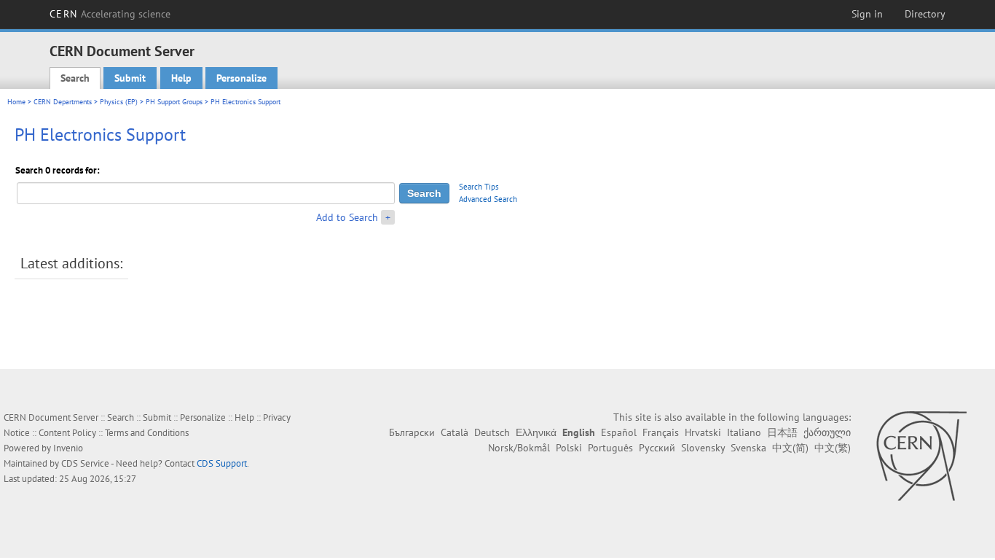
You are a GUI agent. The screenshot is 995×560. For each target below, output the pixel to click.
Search (75, 78)
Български (412, 432)
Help (181, 78)
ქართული (827, 432)
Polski (569, 447)
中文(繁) (832, 447)
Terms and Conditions (147, 433)
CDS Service (85, 463)
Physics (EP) (119, 101)
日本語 (782, 432)
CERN (110, 13)
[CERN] (921, 456)
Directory (925, 13)
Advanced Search (488, 199)
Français (660, 432)
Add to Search (347, 217)
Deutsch (492, 432)
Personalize (241, 78)
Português (610, 447)
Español (619, 432)
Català (454, 432)
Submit (130, 78)
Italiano (744, 432)
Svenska (748, 447)
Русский (657, 447)
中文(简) (790, 447)
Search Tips (479, 187)
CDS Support (222, 463)
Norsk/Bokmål (519, 447)
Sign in (867, 13)
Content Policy (67, 433)
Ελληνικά (536, 432)
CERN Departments (63, 101)
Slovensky (703, 447)
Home (16, 101)
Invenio (68, 448)
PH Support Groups (174, 101)
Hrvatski (703, 432)
